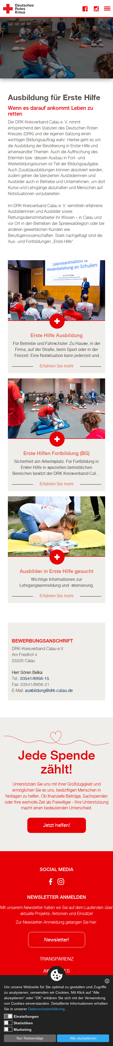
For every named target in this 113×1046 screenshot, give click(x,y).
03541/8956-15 (34, 678)
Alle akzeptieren (83, 1038)
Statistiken (23, 1023)
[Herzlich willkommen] (18, 9)
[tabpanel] (56, 46)
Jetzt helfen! (56, 825)
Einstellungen (26, 1016)
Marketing (23, 1029)
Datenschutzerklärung (46, 1009)
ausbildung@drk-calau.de (49, 690)
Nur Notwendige (30, 1038)
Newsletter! (56, 939)
